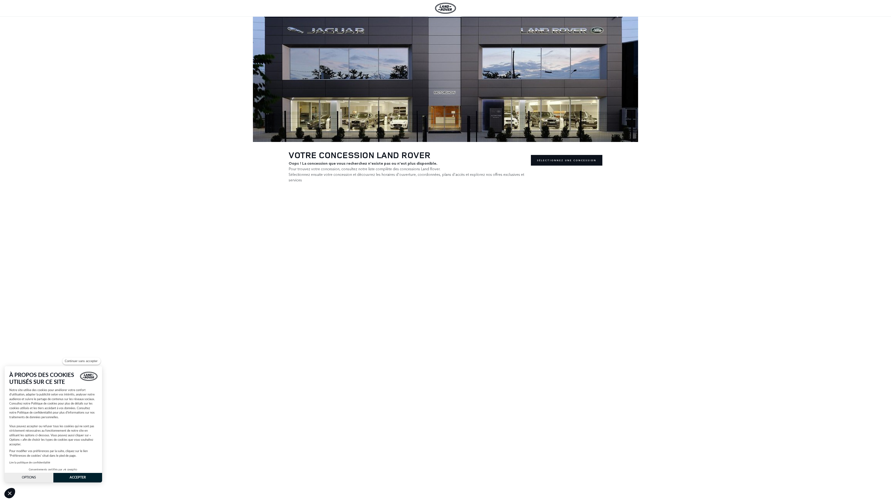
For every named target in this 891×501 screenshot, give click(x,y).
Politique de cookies (44, 403)
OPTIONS (29, 477)
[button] (9, 493)
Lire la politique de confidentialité (29, 462)
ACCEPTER (78, 477)
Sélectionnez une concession (566, 160)
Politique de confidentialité (34, 412)
